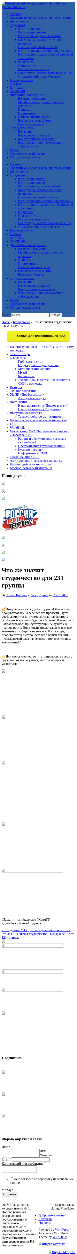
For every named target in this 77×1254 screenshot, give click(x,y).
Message (7, 1190)
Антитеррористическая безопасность (36, 460)
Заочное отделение (23, 391)
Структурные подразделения (38, 365)
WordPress (62, 1229)
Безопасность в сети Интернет (31, 468)
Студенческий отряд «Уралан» (39, 76)
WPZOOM (60, 1237)
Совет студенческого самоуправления (44, 73)
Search (6, 314)
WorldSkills (17, 427)
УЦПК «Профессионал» (27, 394)
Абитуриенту (19, 21)
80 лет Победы (20, 354)
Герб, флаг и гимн (30, 361)
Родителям (25, 61)
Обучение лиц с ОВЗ (24, 457)
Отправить (9, 1194)
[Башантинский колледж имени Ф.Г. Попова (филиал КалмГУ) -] (38, 7)
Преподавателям (21, 80)
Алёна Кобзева (16, 595)
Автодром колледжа (32, 398)
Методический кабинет (34, 369)
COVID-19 (17, 91)
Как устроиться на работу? (36, 139)
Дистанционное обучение (28, 95)
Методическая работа (25, 157)
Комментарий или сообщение (24, 1163)
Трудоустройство (22, 128)
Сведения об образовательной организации (40, 17)
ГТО (13, 424)
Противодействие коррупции (30, 464)
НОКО (15, 150)
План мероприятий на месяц (38, 47)
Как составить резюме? (34, 135)
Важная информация (32, 98)
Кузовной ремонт (30, 449)
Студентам (17, 25)
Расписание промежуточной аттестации (46, 50)
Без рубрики (21, 322)
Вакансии (25, 131)
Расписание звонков (32, 32)
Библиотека (26, 376)
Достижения (18, 402)
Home (6, 322)
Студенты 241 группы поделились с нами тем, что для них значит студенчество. (36, 932)
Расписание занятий (32, 28)
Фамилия (46, 1155)
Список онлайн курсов (34, 117)
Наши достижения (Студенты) (39, 409)
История (16, 387)
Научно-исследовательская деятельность (38, 420)
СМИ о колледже (30, 383)
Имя (6, 1147)
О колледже (18, 357)
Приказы (24, 109)
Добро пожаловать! (52, 1215)
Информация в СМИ (32, 453)
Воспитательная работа (34, 120)
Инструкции (27, 113)
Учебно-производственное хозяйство (44, 380)
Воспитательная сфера (33, 69)
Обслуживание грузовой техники (41, 446)
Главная (15, 14)
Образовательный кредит (27, 153)
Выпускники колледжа (26, 413)
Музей (22, 372)
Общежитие (26, 65)
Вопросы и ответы (31, 124)
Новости (45, 1222)
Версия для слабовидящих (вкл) (41, 335)
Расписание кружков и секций (39, 36)
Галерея (15, 84)
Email (7, 1159)
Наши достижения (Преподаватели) (43, 405)
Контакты (17, 87)
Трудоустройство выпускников (40, 416)
